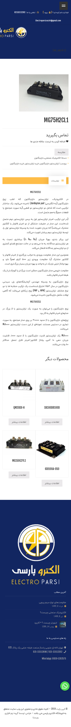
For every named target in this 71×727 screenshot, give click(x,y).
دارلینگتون (39, 157)
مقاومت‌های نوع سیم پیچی (52, 602)
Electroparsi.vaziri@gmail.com (48, 20)
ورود (47, 12)
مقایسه (61, 152)
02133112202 (19, 12)
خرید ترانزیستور (32, 163)
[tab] (57, 180)
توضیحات (55, 180)
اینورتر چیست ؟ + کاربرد (45, 622)
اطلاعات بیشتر (52, 421)
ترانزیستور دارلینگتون (49, 163)
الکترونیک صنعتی (53, 157)
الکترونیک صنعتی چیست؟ (53, 612)
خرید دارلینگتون (17, 163)
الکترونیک (58, 199)
